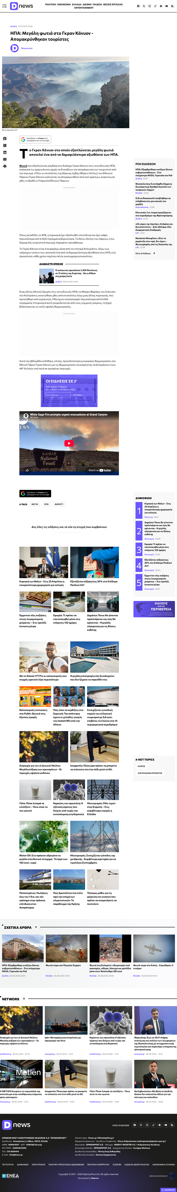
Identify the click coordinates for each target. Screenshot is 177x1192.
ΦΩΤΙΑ (35, 504)
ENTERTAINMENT (83, 7)
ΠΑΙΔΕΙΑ (97, 4)
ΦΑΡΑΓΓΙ (59, 504)
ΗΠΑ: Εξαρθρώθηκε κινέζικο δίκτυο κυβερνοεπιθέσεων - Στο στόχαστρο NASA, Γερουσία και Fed (154, 172)
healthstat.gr (6, 1054)
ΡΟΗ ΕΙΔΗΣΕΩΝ (146, 164)
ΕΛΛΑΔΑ (77, 4)
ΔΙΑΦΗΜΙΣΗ (23, 1164)
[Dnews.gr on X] (144, 6)
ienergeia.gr (50, 1054)
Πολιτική (149, 517)
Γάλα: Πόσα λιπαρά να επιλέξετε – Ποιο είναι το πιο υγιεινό (33, 807)
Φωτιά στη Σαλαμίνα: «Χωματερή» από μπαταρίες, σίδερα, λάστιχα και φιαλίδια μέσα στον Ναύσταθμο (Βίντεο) (110, 968)
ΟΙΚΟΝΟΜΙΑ (64, 4)
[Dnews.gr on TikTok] (155, 6)
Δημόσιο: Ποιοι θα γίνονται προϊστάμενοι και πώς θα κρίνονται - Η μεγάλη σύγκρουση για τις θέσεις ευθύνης (102, 622)
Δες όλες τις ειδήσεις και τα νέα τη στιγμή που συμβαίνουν (69, 526)
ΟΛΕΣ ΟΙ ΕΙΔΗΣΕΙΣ (120, 1125)
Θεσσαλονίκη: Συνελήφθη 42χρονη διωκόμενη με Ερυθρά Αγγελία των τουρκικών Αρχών (154, 186)
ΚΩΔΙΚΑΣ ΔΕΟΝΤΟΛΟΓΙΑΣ (136, 1164)
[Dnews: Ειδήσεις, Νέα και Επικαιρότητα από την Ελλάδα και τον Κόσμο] (21, 6)
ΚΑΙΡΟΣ (141, 766)
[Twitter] (5, 145)
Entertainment (142, 207)
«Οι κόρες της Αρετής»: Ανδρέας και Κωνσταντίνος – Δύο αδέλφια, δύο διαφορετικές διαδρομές (154, 227)
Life (137, 233)
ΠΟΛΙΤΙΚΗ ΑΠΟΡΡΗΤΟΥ (98, 1164)
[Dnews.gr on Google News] (161, 6)
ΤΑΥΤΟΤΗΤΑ (8, 1164)
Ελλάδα (139, 193)
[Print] (5, 166)
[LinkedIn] (5, 152)
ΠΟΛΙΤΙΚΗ (50, 4)
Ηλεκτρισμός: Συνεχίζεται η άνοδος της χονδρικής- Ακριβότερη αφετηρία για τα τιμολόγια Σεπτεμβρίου (93, 859)
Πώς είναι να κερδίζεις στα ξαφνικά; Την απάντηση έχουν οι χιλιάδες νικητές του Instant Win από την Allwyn (68, 717)
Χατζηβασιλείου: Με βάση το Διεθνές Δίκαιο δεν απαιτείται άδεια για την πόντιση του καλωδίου (153, 1094)
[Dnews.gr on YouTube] (166, 6)
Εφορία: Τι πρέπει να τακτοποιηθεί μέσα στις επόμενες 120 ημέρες (66, 619)
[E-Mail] (5, 159)
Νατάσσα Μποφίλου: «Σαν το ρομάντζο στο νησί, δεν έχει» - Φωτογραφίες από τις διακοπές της (154, 241)
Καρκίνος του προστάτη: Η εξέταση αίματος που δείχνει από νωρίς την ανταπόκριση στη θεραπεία (108, 1040)
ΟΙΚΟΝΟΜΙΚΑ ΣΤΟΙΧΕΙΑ (164, 1164)
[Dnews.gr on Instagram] (149, 6)
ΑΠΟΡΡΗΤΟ (170, 1190)
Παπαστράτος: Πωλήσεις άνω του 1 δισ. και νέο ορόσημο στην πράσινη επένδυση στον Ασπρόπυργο (33, 900)
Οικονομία (149, 539)
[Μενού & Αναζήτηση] (4, 6)
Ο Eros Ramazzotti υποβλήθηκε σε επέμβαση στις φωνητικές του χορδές (153, 201)
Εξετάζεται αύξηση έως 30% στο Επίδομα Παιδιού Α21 (158, 562)
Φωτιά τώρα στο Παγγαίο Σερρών (63, 965)
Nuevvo (95, 1178)
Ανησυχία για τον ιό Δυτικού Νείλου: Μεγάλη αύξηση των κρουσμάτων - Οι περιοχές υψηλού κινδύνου (40, 769)
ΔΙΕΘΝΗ (87, 4)
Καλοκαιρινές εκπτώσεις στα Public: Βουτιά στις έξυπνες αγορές (33, 713)
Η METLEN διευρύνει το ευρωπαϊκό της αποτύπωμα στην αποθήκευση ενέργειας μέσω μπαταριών (21, 1094)
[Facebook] (5, 138)
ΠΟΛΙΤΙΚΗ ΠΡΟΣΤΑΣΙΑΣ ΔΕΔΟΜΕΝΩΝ (66, 1164)
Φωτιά (23, 165)
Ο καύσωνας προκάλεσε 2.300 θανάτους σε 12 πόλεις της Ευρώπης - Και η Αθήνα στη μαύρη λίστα (76, 273)
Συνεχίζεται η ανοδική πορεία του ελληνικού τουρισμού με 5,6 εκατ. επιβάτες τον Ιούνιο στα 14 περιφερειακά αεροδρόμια (102, 717)
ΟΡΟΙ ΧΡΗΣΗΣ (38, 1164)
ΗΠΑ (46, 504)
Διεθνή (13, 26)
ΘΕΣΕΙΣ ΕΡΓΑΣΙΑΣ (113, 4)
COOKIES (117, 1164)
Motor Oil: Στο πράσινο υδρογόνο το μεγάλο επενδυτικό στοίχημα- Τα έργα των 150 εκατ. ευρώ (43, 859)
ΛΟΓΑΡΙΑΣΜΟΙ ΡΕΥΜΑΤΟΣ (150, 773)
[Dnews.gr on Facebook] (138, 6)
